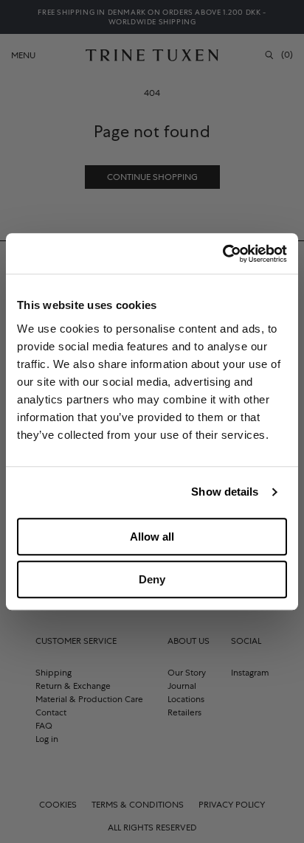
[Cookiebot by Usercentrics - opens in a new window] (222, 253)
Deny (152, 579)
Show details (224, 491)
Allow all (152, 536)
